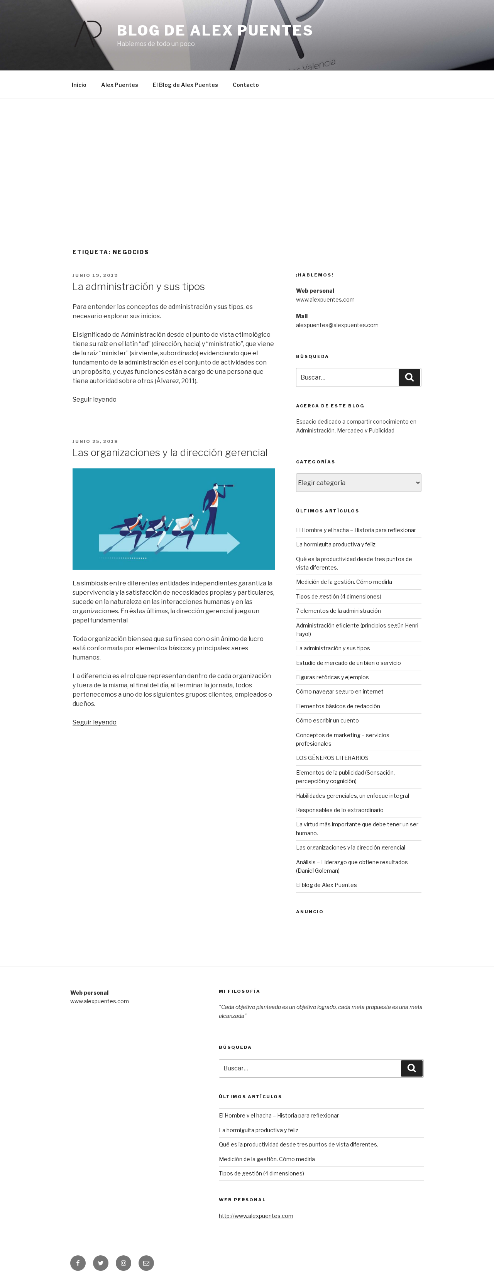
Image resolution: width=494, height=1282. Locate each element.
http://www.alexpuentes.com (256, 1215)
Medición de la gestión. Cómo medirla (344, 581)
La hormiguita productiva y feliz (336, 544)
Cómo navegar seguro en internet (340, 691)
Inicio (79, 84)
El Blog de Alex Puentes (185, 84)
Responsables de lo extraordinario (340, 810)
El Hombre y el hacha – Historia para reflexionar (356, 530)
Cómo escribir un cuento (327, 720)
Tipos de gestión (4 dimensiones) (338, 596)
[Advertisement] (247, 156)
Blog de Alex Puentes (215, 30)
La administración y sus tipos (138, 286)
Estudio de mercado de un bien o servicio (348, 663)
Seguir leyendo (95, 399)
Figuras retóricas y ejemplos (332, 677)
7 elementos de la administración (338, 610)
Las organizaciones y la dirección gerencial (170, 452)
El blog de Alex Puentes (326, 885)
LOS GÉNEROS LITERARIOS (332, 758)
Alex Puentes (119, 84)
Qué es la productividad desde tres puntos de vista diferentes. (298, 1144)
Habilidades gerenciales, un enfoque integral (352, 795)
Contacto (246, 84)
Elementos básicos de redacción (338, 706)
